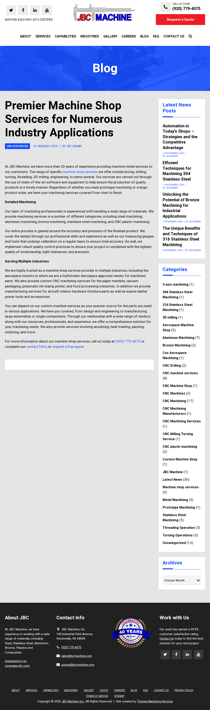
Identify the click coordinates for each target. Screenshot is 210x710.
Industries (71, 690)
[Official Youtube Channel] (47, 10)
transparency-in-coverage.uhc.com (17, 663)
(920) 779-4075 (127, 341)
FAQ (145, 690)
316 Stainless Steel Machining (177, 307)
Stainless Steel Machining (174, 518)
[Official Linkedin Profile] (35, 10)
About (16, 690)
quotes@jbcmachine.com (77, 665)
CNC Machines (174, 393)
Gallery (89, 690)
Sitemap (119, 696)
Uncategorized (17, 146)
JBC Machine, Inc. (73, 701)
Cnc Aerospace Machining (175, 355)
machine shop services (80, 171)
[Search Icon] (189, 36)
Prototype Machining (179, 507)
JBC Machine (173, 472)
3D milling (170, 317)
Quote (104, 690)
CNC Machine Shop (177, 385)
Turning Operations (178, 535)
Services (31, 690)
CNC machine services (180, 373)
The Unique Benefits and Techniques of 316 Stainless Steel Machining (181, 236)
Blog (134, 690)
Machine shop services (181, 487)
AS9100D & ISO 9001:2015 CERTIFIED (29, 20)
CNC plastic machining (180, 446)
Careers (119, 690)
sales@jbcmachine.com (76, 656)
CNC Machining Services (182, 421)
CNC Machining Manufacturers (174, 411)
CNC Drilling (172, 365)
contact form (36, 346)
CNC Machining (174, 401)
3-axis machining (175, 284)
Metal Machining (175, 499)
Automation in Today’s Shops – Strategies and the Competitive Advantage (180, 137)
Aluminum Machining (178, 337)
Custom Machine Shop (180, 459)
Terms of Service (97, 696)
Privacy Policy (184, 690)
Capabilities (50, 690)
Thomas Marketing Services (155, 701)
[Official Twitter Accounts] (11, 10)
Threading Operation (179, 527)
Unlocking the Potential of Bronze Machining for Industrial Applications (181, 205)
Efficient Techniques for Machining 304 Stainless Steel (177, 171)
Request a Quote (180, 19)
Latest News (172, 479)
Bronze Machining (177, 345)
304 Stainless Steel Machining (177, 295)
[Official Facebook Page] (23, 10)
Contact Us (167, 639)
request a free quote (68, 346)
